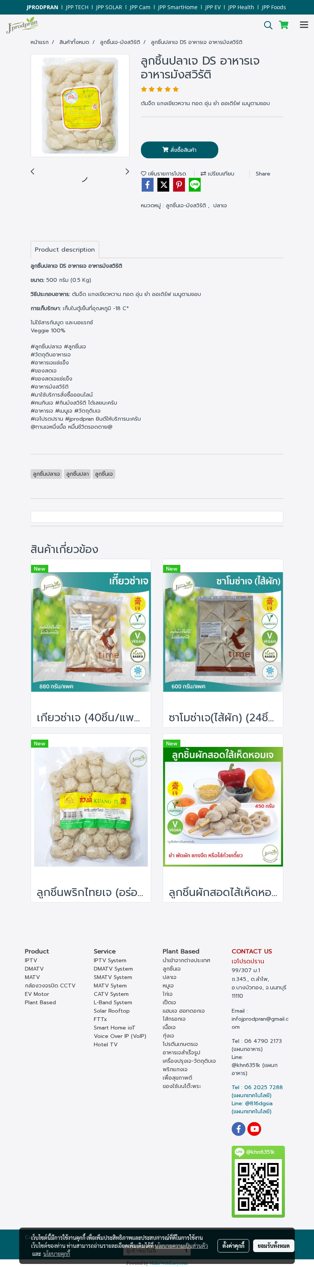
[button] (265, 25)
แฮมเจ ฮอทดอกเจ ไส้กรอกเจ (184, 1015)
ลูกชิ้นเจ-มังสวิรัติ (187, 206)
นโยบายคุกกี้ (56, 1253)
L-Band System (113, 1003)
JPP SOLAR (109, 7)
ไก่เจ (168, 994)
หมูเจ (168, 986)
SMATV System (113, 977)
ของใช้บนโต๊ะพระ (182, 1086)
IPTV (31, 960)
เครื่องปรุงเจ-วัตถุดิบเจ (189, 1061)
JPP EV (213, 7)
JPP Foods (274, 7)
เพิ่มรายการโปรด (166, 174)
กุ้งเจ (168, 1036)
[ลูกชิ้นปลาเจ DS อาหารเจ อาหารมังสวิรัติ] (80, 106)
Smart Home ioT (115, 1028)
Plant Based (40, 1003)
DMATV (34, 969)
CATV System (111, 994)
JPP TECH (77, 7)
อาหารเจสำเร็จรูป (181, 1053)
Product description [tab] (65, 249)
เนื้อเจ (169, 1027)
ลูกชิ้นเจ (172, 969)
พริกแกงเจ (175, 1069)
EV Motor (37, 994)
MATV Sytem (110, 986)
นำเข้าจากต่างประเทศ (186, 960)
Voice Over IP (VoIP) (120, 1036)
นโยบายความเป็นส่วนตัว (181, 1245)
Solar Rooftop (112, 1011)
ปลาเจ (220, 206)
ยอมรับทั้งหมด (274, 1245)
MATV (32, 977)
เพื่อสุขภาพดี (177, 1078)
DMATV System (113, 969)
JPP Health (241, 7)
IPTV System (110, 960)
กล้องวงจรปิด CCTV (50, 986)
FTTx (100, 1019)
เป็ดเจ (169, 1003)
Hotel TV (106, 1045)
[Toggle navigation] (304, 25)
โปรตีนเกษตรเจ (180, 1044)
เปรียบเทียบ (220, 174)
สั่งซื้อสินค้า (182, 150)
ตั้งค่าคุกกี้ (233, 1245)
